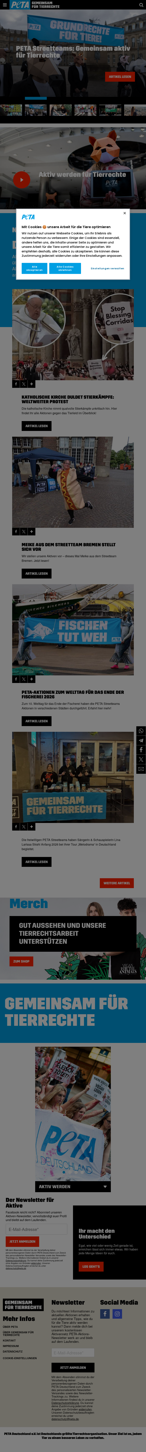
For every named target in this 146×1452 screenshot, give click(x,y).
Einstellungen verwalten (107, 268)
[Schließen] (125, 213)
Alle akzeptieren (34, 268)
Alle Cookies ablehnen (65, 268)
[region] (73, 244)
